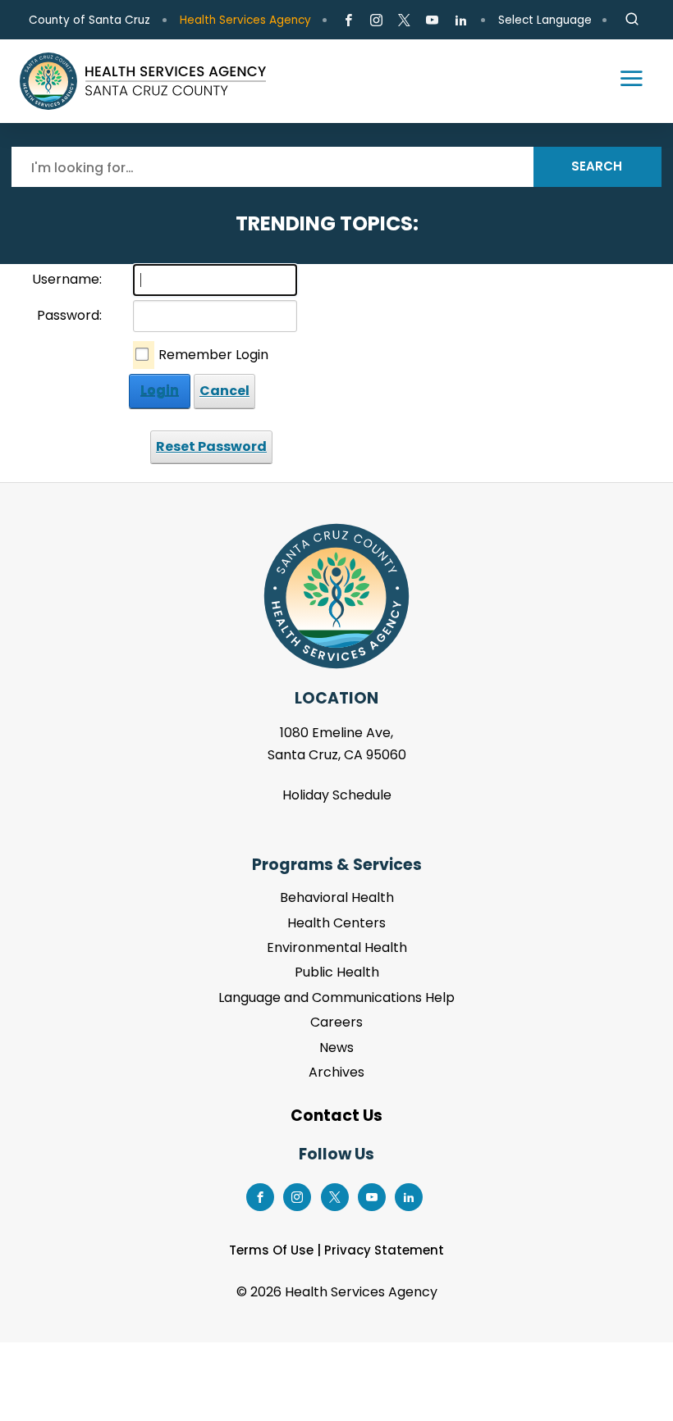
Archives (336, 1072)
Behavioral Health (337, 897)
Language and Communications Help (336, 997)
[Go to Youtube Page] (432, 20)
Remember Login (213, 354)
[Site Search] (632, 20)
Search (596, 166)
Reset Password (211, 446)
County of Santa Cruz (89, 20)
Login (159, 390)
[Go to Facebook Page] (348, 20)
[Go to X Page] (404, 20)
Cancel (224, 390)
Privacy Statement (384, 1250)
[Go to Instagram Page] (376, 20)
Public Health (337, 972)
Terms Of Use (271, 1250)
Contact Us (336, 1115)
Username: (67, 279)
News (336, 1047)
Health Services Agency (245, 20)
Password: (69, 315)
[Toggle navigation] (624, 81)
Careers (336, 1022)
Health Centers (336, 922)
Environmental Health (337, 947)
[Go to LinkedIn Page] (460, 20)
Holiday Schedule (336, 795)
